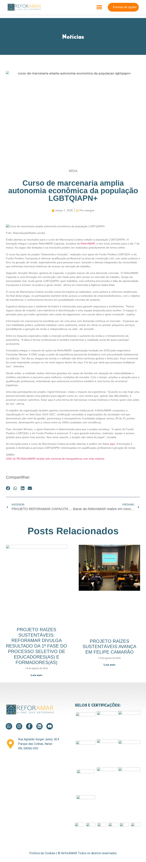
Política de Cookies (42, 853)
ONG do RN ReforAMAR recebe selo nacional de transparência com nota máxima (55, 458)
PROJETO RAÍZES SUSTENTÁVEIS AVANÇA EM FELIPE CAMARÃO (109, 647)
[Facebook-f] (29, 726)
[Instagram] (19, 726)
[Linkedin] (39, 726)
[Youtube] (49, 726)
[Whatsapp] (9, 726)
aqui (112, 443)
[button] (99, 7)
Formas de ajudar (125, 7)
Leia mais (36, 675)
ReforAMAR (88, 243)
